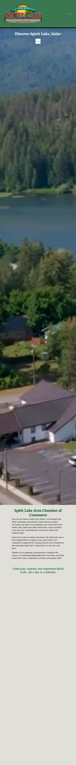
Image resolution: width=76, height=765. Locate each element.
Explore (38, 41)
